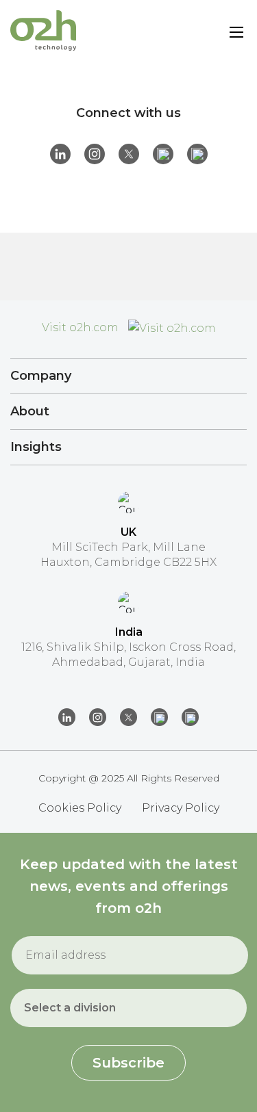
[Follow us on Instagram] (94, 154)
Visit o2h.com (81, 327)
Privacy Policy (180, 807)
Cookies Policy (79, 807)
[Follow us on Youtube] (197, 154)
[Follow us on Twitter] (129, 154)
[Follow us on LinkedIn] (60, 154)
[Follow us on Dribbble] (163, 154)
